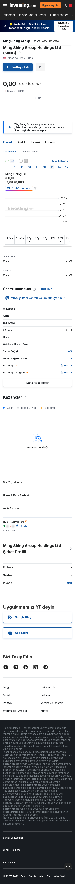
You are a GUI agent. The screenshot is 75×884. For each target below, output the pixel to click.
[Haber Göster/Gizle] (26, 161)
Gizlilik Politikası (12, 850)
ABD (69, 583)
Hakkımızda (48, 687)
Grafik (21, 142)
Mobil (6, 695)
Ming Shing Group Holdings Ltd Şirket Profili (32, 548)
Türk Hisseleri (59, 14)
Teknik (36, 142)
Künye (45, 710)
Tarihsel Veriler (29, 151)
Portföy (7, 702)
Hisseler (9, 14)
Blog (6, 687)
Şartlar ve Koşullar (13, 837)
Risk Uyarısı (9, 862)
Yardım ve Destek (52, 702)
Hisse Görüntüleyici (32, 14)
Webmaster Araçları (15, 710)
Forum (50, 142)
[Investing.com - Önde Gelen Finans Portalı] (23, 5)
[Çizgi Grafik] (12, 161)
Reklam (45, 695)
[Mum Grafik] (7, 161)
